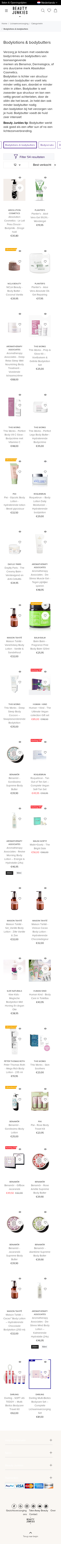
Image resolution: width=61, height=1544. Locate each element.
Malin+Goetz (40, 841)
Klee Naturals (14, 991)
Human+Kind (39, 991)
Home (4, 24)
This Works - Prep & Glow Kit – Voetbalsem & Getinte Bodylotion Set (40, 357)
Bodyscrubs (47, 145)
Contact (33, 1514)
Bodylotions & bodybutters (16, 29)
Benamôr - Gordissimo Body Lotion (14, 1129)
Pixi (14, 494)
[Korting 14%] (40, 684)
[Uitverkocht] (14, 263)
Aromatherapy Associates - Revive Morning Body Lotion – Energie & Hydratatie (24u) (14, 855)
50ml (19, 873)
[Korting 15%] (40, 820)
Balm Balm (40, 638)
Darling (14, 1395)
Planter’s (40, 210)
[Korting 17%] (40, 754)
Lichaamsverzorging (19, 24)
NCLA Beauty (14, 284)
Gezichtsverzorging (16, 1510)
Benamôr (14, 775)
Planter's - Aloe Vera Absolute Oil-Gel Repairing (40, 291)
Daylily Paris (14, 564)
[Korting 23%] (14, 1161)
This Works (40, 347)
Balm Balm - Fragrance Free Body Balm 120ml (39, 645)
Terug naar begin (30, 1536)
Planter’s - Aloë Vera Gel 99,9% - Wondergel (39, 218)
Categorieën (37, 24)
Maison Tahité (14, 638)
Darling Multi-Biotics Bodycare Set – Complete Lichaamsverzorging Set (40, 1405)
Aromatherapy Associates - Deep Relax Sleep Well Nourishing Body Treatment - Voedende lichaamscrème (14, 364)
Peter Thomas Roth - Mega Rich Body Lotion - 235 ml (14, 1069)
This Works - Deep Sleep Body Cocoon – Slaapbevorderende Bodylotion (14, 715)
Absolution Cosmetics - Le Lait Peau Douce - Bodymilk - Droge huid (14, 224)
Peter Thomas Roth (14, 1061)
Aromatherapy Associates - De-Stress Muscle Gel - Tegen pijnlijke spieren (39, 578)
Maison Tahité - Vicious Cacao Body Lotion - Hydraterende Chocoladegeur (39, 931)
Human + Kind (40, 704)
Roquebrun (40, 494)
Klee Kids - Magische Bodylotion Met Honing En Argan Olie (14, 1002)
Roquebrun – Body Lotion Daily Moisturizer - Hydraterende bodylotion (39, 505)
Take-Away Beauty (38, 1510)
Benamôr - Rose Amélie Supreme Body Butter (40, 1189)
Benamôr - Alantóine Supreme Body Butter (39, 1252)
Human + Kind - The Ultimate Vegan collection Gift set (40, 712)
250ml (9, 873)
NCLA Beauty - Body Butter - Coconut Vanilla (14, 291)
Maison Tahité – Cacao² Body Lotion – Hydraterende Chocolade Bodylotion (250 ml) (14, 1322)
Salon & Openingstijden (14, 3)
